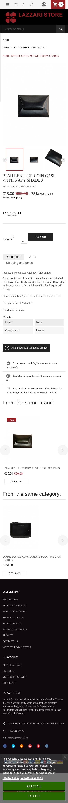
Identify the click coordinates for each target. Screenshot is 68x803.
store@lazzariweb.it (18, 738)
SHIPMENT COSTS (13, 617)
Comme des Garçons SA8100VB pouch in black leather (32, 558)
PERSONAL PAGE (12, 665)
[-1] (24, 242)
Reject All (34, 786)
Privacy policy (11, 777)
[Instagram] (46, 745)
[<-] (5, 450)
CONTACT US (10, 641)
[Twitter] (13, 745)
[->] (63, 450)
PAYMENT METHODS (15, 629)
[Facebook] (5, 745)
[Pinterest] (38, 745)
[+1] (24, 235)
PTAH (6, 40)
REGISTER (8, 671)
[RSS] (21, 745)
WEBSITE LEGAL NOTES (17, 647)
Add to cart (40, 236)
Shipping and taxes (19, 263)
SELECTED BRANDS (14, 605)
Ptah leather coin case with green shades (32, 468)
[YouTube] (30, 745)
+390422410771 (16, 730)
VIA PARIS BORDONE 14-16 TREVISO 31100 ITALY (36, 723)
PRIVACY (8, 635)
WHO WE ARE (10, 599)
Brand (32, 257)
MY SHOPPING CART (14, 677)
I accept (34, 796)
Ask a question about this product (29, 347)
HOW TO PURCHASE (14, 611)
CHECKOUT (9, 683)
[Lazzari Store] (34, 17)
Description (13, 257)
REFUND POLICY (12, 623)
